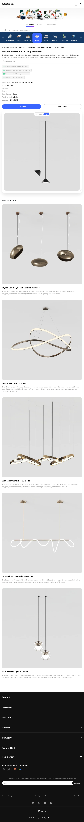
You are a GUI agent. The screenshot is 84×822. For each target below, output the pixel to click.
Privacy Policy (7, 796)
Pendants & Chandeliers (27, 47)
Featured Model (52, 24)
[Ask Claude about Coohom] (15, 769)
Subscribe (77, 783)
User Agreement (40, 796)
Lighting (14, 47)
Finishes (40, 24)
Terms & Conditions (75, 796)
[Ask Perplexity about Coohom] (9, 769)
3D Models (30, 24)
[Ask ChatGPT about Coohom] (4, 769)
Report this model (10, 61)
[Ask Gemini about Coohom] (20, 769)
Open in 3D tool (62, 106)
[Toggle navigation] (80, 4)
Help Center (8, 757)
